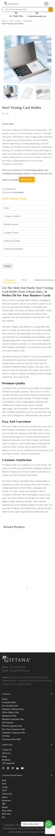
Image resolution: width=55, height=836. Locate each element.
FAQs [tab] (24, 280)
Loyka (5, 787)
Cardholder (27, 21)
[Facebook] (3, 768)
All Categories (8, 763)
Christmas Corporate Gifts (13, 733)
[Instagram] (8, 768)
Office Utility (15, 21)
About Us (6, 753)
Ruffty (5, 807)
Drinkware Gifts (9, 716)
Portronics (6, 800)
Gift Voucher (7, 722)
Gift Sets (6, 736)
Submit (7, 266)
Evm (4, 784)
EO (3, 817)
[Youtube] (22, 768)
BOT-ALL (6, 814)
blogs (4, 756)
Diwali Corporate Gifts (12, 726)
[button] (7, 60)
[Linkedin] (17, 768)
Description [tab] (9, 280)
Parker (5, 797)
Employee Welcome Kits (13, 709)
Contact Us (7, 750)
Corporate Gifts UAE (11, 739)
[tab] (9, 280)
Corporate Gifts (9, 702)
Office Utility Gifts (10, 712)
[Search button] (50, 9)
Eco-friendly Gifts (10, 706)
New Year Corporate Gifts (13, 729)
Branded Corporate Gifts (13, 719)
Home (4, 21)
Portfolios (6, 760)
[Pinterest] (13, 768)
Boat (4, 780)
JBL (4, 804)
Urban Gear (7, 794)
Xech (4, 790)
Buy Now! (27, 179)
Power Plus (7, 810)
